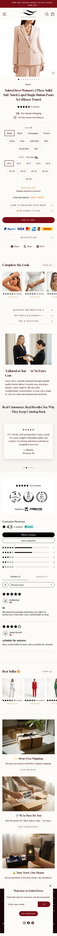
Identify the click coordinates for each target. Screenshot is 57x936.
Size (26, 157)
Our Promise (28, 770)
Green (12, 141)
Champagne (33, 133)
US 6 (38, 163)
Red (46, 141)
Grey (22, 141)
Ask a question (28, 321)
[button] (24, 106)
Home (27, 84)
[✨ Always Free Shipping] (28, 736)
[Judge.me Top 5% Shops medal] (28, 497)
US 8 (48, 163)
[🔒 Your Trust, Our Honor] (28, 851)
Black (19, 133)
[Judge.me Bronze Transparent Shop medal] (15, 497)
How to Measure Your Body (28, 205)
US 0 (9, 163)
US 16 (45, 171)
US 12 (23, 171)
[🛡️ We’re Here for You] (28, 793)
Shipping (19, 191)
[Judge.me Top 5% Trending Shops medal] (41, 497)
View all (48, 265)
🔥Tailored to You (28, 211)
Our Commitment (28, 827)
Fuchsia (46, 133)
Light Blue (34, 141)
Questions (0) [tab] (41, 576)
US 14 (34, 171)
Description (29, 237)
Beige (9, 133)
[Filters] (5, 584)
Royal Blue (24, 148)
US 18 (28, 179)
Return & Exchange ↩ (28, 315)
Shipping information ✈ (28, 310)
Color (29, 128)
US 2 (19, 163)
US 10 (12, 171)
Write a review (28, 534)
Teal (36, 148)
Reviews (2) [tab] (15, 576)
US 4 (28, 163)
